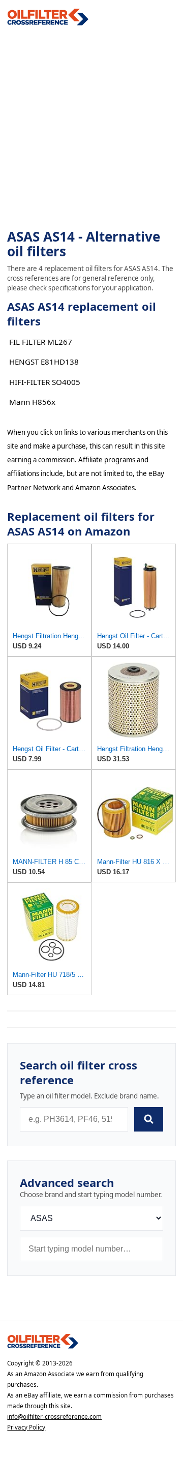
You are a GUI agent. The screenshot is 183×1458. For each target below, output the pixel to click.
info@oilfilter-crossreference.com (54, 1416)
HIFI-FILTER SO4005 (44, 382)
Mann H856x (32, 402)
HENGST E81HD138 (44, 361)
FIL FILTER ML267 (40, 342)
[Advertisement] (91, 127)
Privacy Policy (26, 1427)
